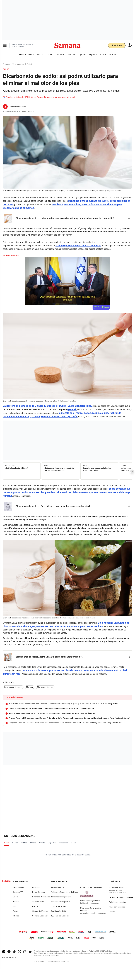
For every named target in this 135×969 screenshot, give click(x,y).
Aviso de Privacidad (12, 958)
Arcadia (16, 901)
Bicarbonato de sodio (13, 687)
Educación (36, 887)
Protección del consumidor (91, 887)
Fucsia (15, 911)
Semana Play (18, 887)
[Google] (3, 951)
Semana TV (18, 892)
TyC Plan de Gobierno (60, 916)
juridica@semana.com (89, 903)
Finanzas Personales (41, 897)
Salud (29, 64)
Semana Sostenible (40, 916)
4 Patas (16, 916)
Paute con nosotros (117, 907)
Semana (6, 64)
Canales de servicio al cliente (121, 897)
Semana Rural (38, 901)
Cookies (112, 912)
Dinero (15, 897)
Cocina (35, 906)
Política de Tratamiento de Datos (64, 892)
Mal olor (29, 687)
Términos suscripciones (61, 897)
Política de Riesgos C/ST (61, 901)
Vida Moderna (18, 64)
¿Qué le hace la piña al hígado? (16, 468)
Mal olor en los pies (45, 687)
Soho (15, 906)
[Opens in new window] (9, 951)
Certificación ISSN (58, 911)
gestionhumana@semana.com (93, 913)
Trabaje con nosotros (117, 902)
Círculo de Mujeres (40, 911)
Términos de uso (58, 887)
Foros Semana (38, 892)
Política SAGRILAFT (59, 906)
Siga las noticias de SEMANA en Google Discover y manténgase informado (41, 97)
